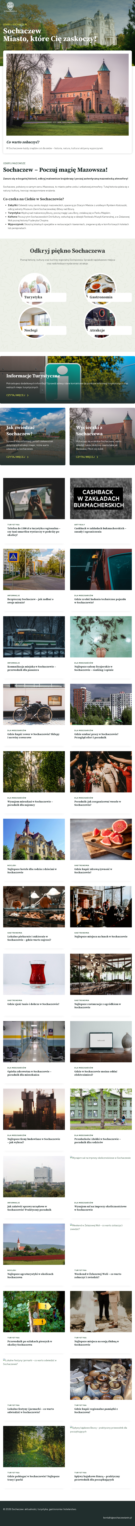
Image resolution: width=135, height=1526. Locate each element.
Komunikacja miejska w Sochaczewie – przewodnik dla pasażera (31, 668)
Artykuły (79, 525)
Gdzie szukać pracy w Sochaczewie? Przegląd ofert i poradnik (96, 736)
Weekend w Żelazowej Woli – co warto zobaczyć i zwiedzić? (97, 1275)
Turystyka (13, 525)
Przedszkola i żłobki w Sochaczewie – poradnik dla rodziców (97, 1141)
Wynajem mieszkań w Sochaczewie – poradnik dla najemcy (30, 803)
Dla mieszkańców (83, 595)
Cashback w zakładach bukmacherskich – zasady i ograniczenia (100, 530)
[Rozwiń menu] (129, 7)
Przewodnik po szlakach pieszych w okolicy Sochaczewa (29, 1343)
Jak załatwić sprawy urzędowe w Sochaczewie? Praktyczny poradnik (29, 1208)
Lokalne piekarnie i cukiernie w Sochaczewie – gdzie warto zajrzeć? (29, 938)
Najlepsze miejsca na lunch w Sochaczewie (100, 936)
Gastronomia (81, 865)
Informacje (13, 595)
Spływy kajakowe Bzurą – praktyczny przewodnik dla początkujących (97, 1478)
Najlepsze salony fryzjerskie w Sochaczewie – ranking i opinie (94, 668)
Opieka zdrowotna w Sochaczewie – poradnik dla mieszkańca (29, 1073)
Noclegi (11, 865)
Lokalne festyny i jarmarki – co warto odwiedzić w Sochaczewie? (30, 1410)
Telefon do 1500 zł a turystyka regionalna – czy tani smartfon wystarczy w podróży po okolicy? (33, 532)
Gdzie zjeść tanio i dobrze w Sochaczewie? (33, 1004)
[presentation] (34, 498)
